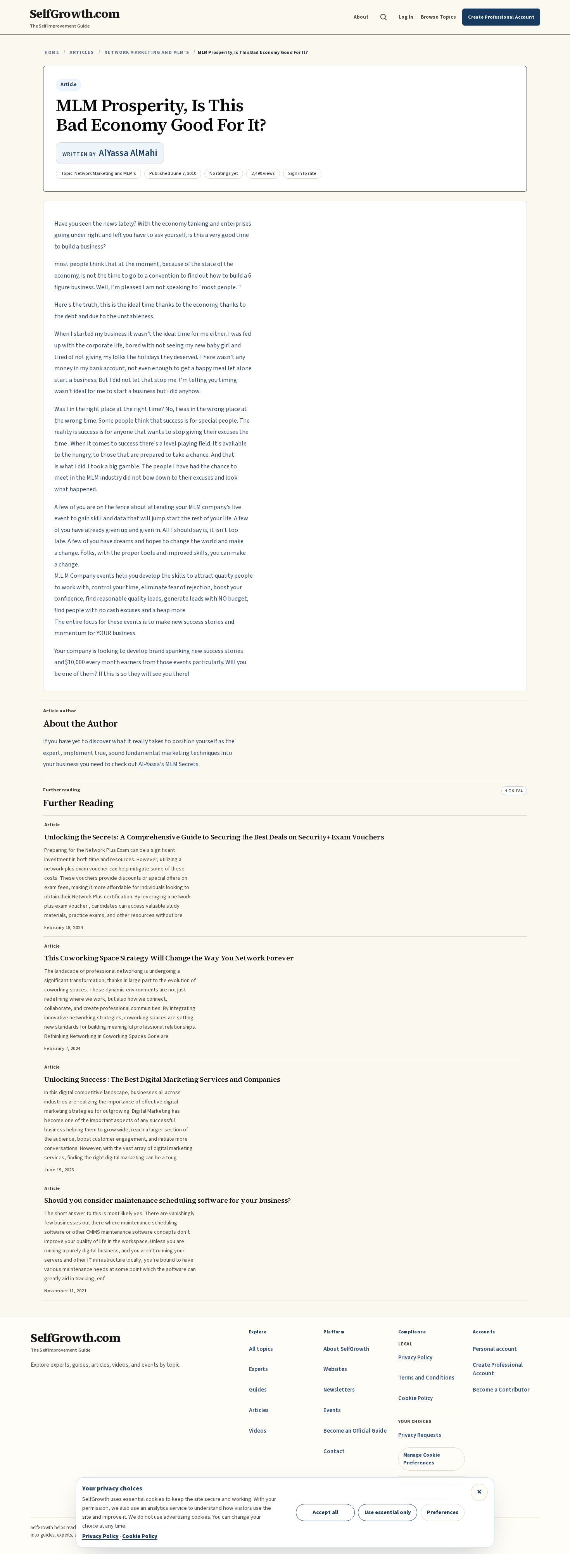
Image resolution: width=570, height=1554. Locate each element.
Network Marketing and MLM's (146, 52)
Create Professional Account (498, 1369)
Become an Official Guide (355, 1431)
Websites (335, 1369)
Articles (81, 52)
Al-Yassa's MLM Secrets (168, 764)
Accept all (325, 1512)
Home (52, 52)
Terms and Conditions (426, 1378)
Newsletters (339, 1390)
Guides (258, 1390)
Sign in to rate (302, 173)
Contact (334, 1451)
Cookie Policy (415, 1398)
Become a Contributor (501, 1390)
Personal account (495, 1349)
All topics (261, 1349)
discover (100, 741)
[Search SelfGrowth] (383, 17)
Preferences (442, 1512)
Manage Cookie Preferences (421, 1458)
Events (332, 1410)
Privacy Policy (415, 1358)
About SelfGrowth (346, 1349)
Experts (258, 1369)
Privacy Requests (419, 1435)
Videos (257, 1431)
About (361, 17)
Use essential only (387, 1512)
